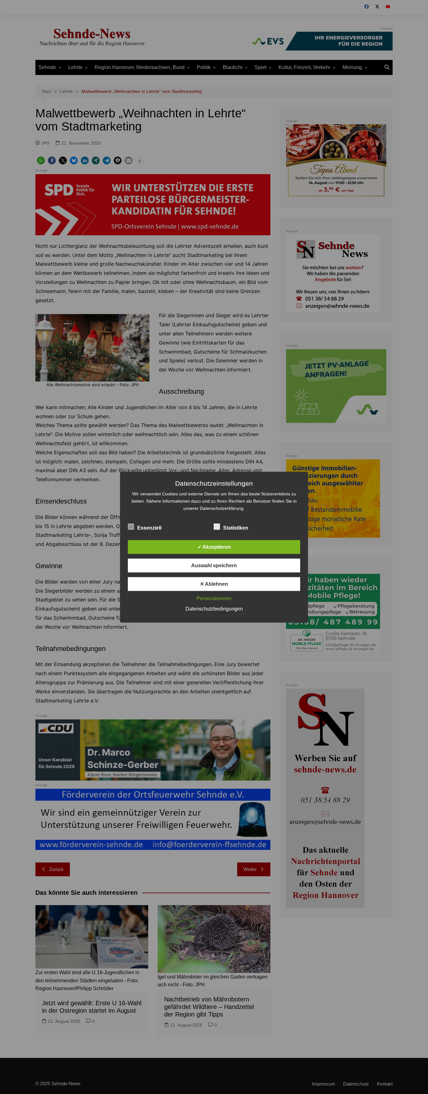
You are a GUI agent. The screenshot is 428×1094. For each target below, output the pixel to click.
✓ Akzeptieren (214, 546)
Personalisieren (214, 598)
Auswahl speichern (214, 565)
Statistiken (235, 527)
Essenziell (149, 527)
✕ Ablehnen (214, 583)
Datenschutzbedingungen (214, 608)
